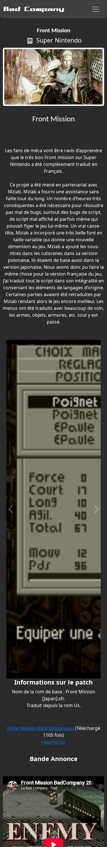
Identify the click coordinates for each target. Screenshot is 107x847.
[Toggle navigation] (96, 9)
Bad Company (33, 9)
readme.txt (53, 742)
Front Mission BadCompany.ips (40, 728)
